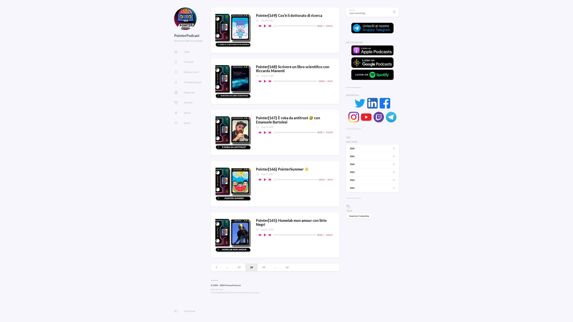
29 (263, 267)
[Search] (394, 12)
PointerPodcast (187, 35)
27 (239, 267)
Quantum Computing (359, 216)
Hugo (221, 289)
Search (352, 10)
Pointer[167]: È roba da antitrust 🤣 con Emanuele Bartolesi (288, 120)
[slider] (294, 25)
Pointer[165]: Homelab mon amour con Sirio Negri (291, 222)
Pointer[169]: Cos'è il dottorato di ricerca (289, 15)
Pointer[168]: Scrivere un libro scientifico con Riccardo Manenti (292, 69)
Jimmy (234, 292)
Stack (219, 292)
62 (287, 267)
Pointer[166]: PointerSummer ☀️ (282, 169)
